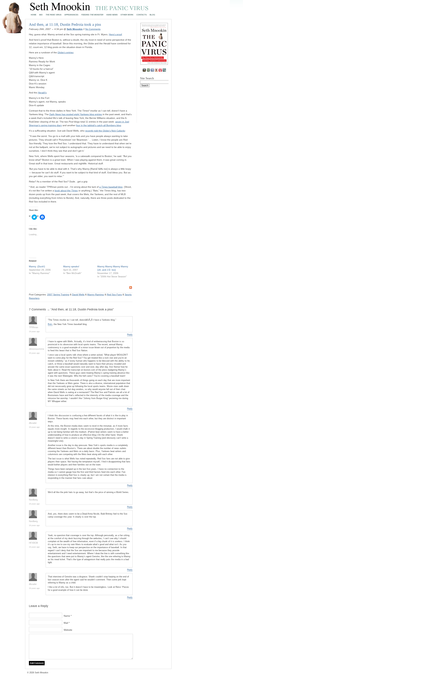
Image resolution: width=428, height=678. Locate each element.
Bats (50, 324)
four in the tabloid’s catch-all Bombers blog (98, 125)
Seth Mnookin (75, 29)
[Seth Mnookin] (89, 9)
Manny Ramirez (95, 294)
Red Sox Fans (114, 294)
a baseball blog (111, 187)
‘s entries (65, 52)
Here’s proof (115, 34)
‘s (42, 92)
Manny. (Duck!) (37, 266)
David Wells (78, 294)
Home (33, 15)
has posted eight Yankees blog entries (75, 114)
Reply (130, 334)
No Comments (92, 29)
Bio (41, 15)
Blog (152, 15)
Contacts (141, 15)
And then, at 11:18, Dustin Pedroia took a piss (65, 24)
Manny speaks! (71, 266)
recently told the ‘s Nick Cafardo (105, 130)
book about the (66, 190)
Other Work (127, 15)
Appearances (71, 15)
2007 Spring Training (58, 294)
